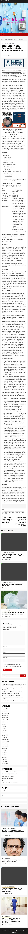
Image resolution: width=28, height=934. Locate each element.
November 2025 (5, 715)
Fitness (6, 512)
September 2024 (5, 746)
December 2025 (5, 713)
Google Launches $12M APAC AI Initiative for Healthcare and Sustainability (8, 519)
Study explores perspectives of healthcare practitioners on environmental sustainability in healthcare (12, 697)
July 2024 (4, 750)
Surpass (16, 512)
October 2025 (5, 717)
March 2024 (4, 759)
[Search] (26, 34)
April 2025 (4, 730)
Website (5, 657)
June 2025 (4, 726)
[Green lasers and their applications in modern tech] (14, 572)
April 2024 (4, 757)
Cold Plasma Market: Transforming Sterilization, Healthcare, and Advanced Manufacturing (13, 556)
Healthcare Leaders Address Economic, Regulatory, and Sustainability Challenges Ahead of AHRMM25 (20, 520)
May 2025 (4, 728)
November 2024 (5, 741)
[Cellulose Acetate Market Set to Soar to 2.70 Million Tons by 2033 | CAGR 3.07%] (14, 600)
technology (21, 512)
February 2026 (5, 708)
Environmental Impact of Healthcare (10, 774)
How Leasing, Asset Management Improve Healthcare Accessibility (13, 860)
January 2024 (5, 763)
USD (3, 513)
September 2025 (5, 719)
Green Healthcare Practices (8, 776)
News (3, 780)
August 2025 (4, 722)
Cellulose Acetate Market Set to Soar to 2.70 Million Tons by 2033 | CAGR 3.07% (13, 613)
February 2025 (5, 735)
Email (5, 652)
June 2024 (4, 752)
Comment (6, 629)
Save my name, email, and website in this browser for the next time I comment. (13, 665)
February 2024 (5, 761)
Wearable (7, 513)
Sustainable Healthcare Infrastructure (10, 782)
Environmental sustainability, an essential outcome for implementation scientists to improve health (13, 832)
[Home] (2, 34)
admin (10, 55)
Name (5, 646)
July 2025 (4, 724)
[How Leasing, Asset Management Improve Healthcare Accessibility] (14, 847)
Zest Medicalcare (6, 790)
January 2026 (5, 711)
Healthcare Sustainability (7, 778)
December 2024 (5, 739)
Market (10, 512)
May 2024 (4, 755)
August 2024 (4, 748)
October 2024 (5, 744)
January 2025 (5, 737)
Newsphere (20, 930)
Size (13, 512)
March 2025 (4, 733)
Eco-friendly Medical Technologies (8, 43)
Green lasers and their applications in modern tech (13, 700)
